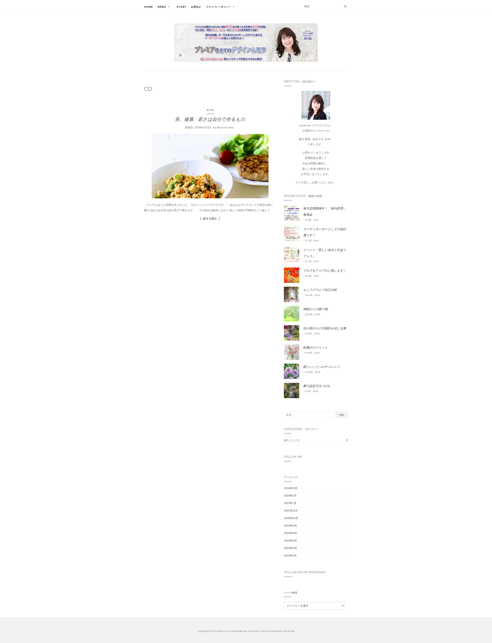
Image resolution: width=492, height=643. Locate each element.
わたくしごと (292, 440)
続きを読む (210, 218)
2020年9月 (290, 525)
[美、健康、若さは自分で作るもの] (210, 166)
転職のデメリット (315, 347)
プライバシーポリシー (218, 6)
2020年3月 (290, 555)
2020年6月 (290, 540)
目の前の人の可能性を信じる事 (324, 328)
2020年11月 (291, 510)
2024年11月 (291, 488)
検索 (341, 414)
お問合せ (196, 6)
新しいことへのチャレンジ (321, 367)
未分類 (210, 110)
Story (181, 6)
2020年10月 (291, 518)
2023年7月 (290, 503)
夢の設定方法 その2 (316, 386)
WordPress (289, 631)
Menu (162, 6)
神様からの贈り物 (315, 309)
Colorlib (264, 631)
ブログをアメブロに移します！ (324, 270)
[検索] (345, 6)
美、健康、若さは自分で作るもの (210, 119)
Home (148, 6)
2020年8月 (290, 533)
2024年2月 (290, 495)
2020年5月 (290, 548)
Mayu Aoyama (225, 127)
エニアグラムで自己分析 (320, 290)
